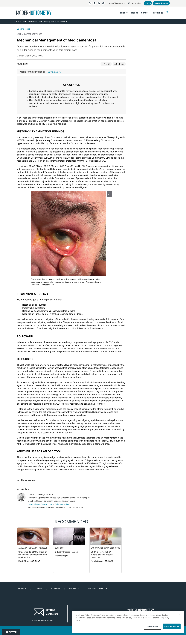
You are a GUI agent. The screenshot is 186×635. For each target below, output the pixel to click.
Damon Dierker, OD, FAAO (41, 494)
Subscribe (136, 3)
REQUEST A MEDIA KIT (99, 588)
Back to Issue (23, 29)
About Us (74, 588)
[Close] (179, 615)
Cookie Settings (152, 626)
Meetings (158, 12)
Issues (134, 12)
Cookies (55, 588)
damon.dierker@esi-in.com (40, 504)
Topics (121, 12)
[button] (26, 480)
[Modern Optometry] (33, 12)
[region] (128, 622)
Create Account (161, 3)
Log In (148, 3)
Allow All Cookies (171, 626)
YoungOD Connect (116, 3)
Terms (38, 588)
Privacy (22, 588)
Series (144, 12)
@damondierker (62, 504)
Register (11, 632)
